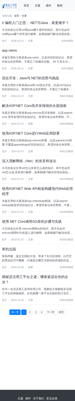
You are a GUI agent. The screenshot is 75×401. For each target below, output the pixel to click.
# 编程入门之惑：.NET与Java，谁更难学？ (35, 23)
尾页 (61, 312)
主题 (37, 5)
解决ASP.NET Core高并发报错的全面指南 (34, 106)
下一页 (50, 312)
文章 (24, 15)
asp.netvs (9, 50)
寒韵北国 (9, 249)
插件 (48, 5)
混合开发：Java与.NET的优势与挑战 (30, 78)
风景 (30, 123)
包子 (4, 40)
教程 (60, 5)
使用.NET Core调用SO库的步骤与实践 (32, 221)
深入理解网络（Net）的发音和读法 (29, 161)
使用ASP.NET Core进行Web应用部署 (31, 133)
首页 (26, 5)
